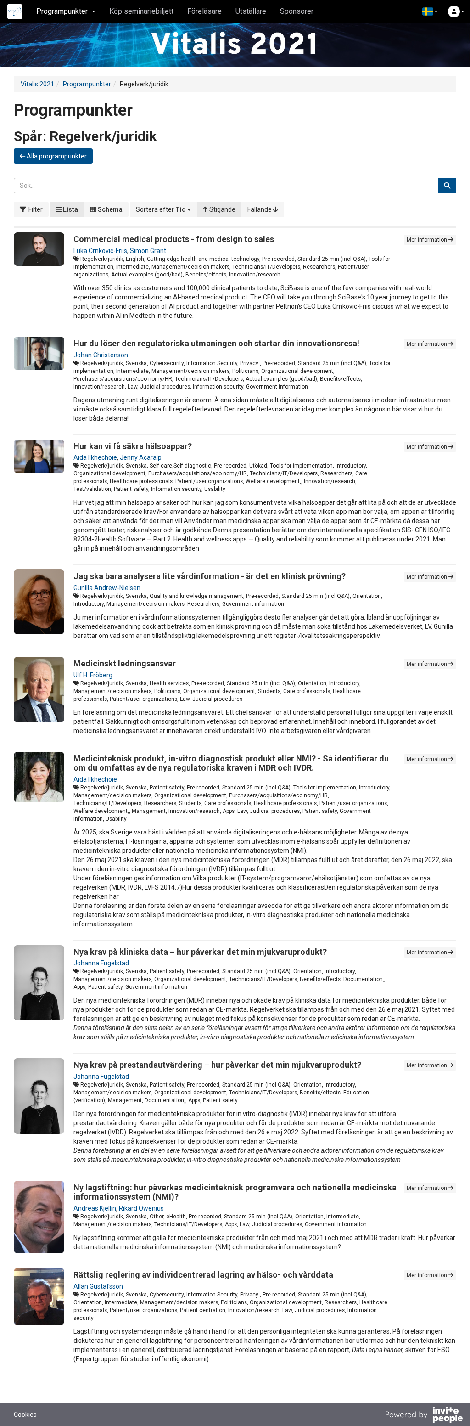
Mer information (427, 240)
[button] (430, 11)
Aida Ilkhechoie (95, 457)
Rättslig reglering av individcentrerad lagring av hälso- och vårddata (203, 1274)
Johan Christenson (100, 355)
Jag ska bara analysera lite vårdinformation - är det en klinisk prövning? (209, 576)
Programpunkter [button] (62, 11)
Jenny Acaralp (141, 457)
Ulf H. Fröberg (92, 675)
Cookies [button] (25, 1414)
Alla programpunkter (56, 156)
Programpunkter (87, 84)
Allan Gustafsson (98, 1286)
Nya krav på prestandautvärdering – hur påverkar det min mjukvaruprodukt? (217, 1065)
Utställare (250, 11)
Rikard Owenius (141, 1208)
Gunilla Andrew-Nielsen (106, 588)
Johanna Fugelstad (101, 963)
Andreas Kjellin (94, 1208)
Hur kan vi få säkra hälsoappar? (132, 446)
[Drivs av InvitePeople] (424, 1416)
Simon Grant (148, 250)
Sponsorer (296, 11)
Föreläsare (204, 11)
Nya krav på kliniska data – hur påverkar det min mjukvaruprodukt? (200, 952)
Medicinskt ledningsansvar (124, 663)
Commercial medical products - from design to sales (173, 239)
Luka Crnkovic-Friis (100, 250)
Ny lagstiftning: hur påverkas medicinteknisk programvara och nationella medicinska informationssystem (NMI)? (235, 1192)
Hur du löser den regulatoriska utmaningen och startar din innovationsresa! (216, 343)
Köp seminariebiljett (141, 11)
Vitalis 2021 (37, 84)
